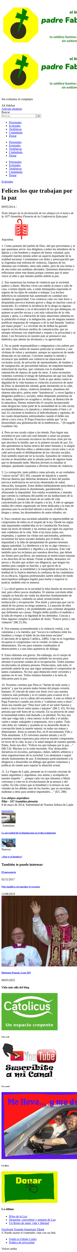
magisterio (7, 811)
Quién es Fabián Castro (23, 1239)
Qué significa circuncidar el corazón (20, 886)
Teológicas (15, 129)
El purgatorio (8, 872)
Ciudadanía (15, 132)
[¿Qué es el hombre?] (8, 846)
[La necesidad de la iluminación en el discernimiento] (8, 822)
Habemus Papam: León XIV (16, 972)
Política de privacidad (21, 1242)
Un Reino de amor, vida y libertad (29, 1223)
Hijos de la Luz (18, 1216)
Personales (15, 122)
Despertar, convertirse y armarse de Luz (32, 1219)
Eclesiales (15, 125)
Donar (12, 135)
